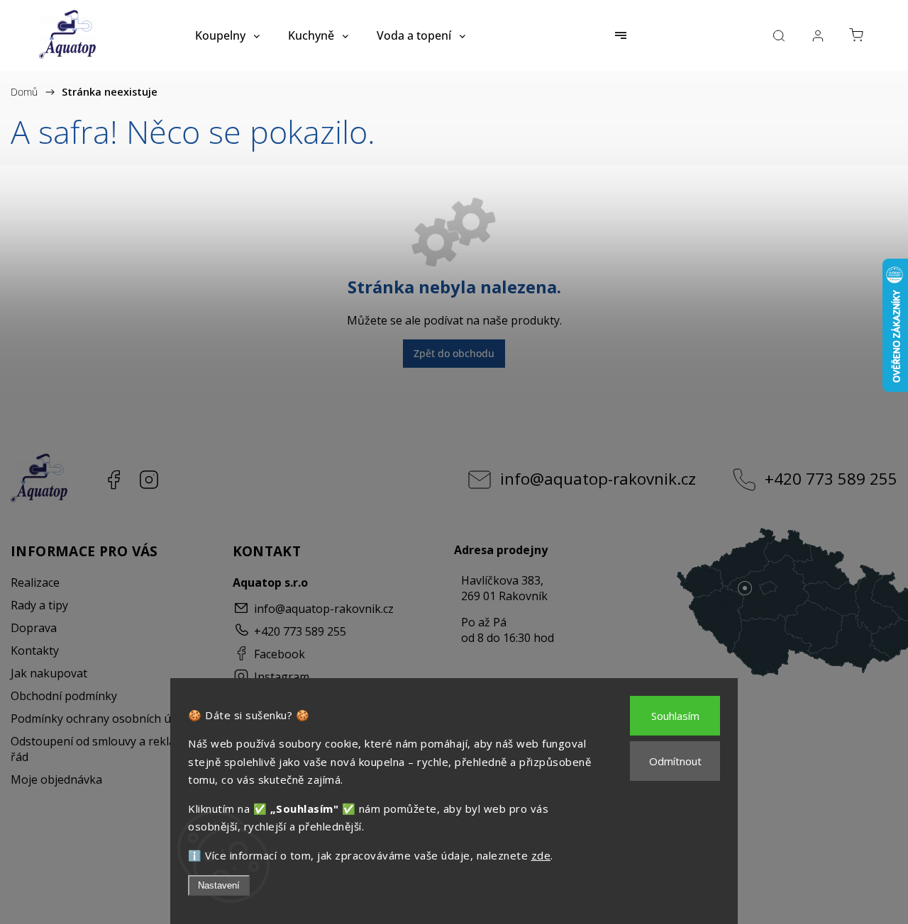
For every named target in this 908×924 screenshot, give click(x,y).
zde (541, 855)
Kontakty (35, 650)
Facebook (113, 479)
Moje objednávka (56, 779)
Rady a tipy (39, 605)
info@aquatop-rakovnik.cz (598, 479)
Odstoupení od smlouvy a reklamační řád (109, 749)
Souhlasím (675, 716)
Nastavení (219, 885)
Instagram (149, 479)
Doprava (34, 628)
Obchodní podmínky (64, 696)
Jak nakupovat (49, 673)
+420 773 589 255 (831, 479)
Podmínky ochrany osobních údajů (102, 718)
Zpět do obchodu (454, 353)
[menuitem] (227, 35)
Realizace (35, 582)
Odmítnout (675, 761)
